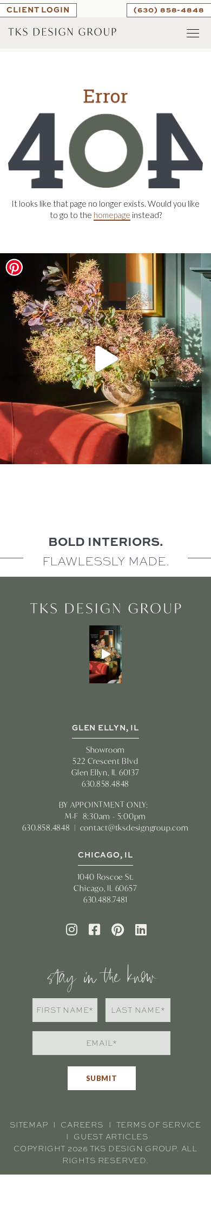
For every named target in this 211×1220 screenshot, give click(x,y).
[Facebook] (94, 929)
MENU (193, 33)
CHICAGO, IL (105, 854)
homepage (112, 215)
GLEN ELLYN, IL (105, 727)
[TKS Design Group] (62, 30)
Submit (101, 1078)
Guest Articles (111, 1137)
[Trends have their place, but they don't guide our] (105, 358)
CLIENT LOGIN (38, 9)
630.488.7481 (105, 899)
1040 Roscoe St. (105, 877)
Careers (82, 1125)
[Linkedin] (141, 929)
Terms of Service (158, 1125)
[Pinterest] (117, 929)
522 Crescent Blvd (105, 761)
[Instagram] (71, 929)
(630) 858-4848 (169, 9)
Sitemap (29, 1125)
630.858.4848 (105, 784)
